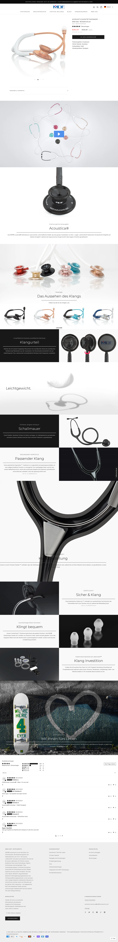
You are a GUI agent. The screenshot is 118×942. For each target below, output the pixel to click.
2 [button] (58, 836)
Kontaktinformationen (55, 873)
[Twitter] (89, 912)
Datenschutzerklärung (87, 932)
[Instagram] (93, 912)
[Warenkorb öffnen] (101, 7)
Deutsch (109, 7)
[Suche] (97, 7)
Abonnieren (13, 918)
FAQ (50, 864)
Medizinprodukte (39, 11)
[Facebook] (85, 912)
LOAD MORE (59, 327)
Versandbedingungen (12, 934)
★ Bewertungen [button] (116, 472)
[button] (76, 26)
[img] (11, 778)
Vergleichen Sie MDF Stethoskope (59, 870)
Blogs (69, 11)
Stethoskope (25, 11)
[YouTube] (97, 912)
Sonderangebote (81, 11)
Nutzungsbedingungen (73, 932)
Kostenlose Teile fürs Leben (57, 852)
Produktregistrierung (55, 861)
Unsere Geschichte (90, 900)
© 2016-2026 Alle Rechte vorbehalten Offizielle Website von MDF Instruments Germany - (36, 932)
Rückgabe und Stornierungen (57, 858)
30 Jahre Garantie (54, 855)
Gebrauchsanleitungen (55, 867)
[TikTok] (100, 912)
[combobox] (108, 7)
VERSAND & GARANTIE (17, 90)
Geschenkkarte (93, 855)
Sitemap (87, 908)
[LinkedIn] (104, 912)
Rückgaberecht (98, 932)
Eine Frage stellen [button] (110, 764)
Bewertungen (93, 858)
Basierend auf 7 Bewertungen (10, 765)
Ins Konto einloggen (94, 852)
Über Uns (94, 11)
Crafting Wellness (57, 11)
